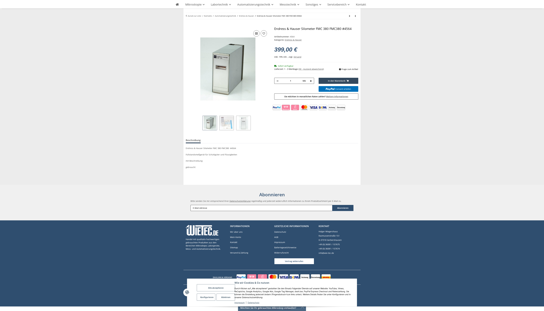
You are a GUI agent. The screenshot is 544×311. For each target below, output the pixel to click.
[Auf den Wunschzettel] (264, 33)
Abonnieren (342, 208)
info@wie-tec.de (326, 253)
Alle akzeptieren (216, 288)
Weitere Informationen (337, 96)
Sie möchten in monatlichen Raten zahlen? (316, 96)
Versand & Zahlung (239, 252)
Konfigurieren (207, 297)
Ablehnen (225, 297)
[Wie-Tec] (177, 4)
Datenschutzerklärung (240, 201)
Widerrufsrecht (281, 252)
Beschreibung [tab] (193, 140)
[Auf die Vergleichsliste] (256, 33)
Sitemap (234, 247)
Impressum (239, 302)
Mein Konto (235, 237)
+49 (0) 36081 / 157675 (329, 244)
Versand (297, 57)
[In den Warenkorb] (188, 25)
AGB (276, 237)
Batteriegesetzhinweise (285, 247)
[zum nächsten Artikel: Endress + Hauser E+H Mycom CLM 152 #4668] (349, 16)
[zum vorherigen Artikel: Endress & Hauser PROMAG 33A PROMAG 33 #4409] (355, 16)
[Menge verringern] (277, 81)
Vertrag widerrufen (294, 261)
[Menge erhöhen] (311, 81)
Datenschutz (253, 302)
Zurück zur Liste (194, 16)
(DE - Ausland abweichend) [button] (311, 69)
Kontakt (361, 4)
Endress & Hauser (293, 40)
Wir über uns (236, 232)
